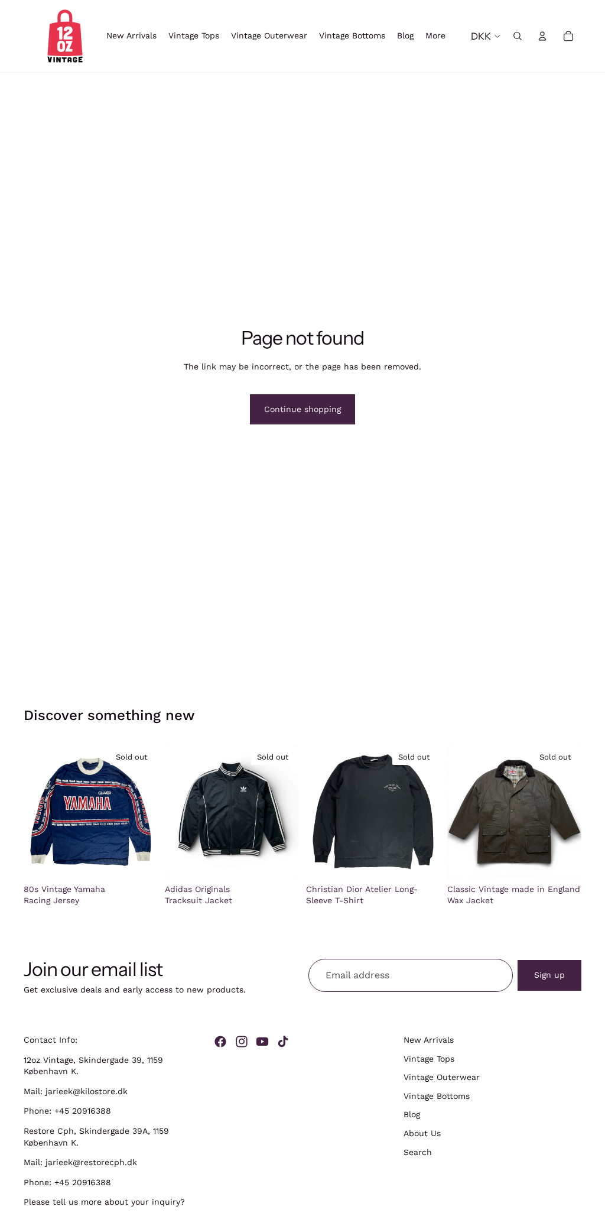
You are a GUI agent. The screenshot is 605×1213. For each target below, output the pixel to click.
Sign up (549, 975)
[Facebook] (220, 1041)
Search (418, 1152)
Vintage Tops (429, 1058)
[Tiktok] (283, 1041)
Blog (412, 1115)
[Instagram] (242, 1041)
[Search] (518, 36)
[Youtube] (262, 1041)
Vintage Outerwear (442, 1077)
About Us (422, 1133)
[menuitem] (435, 36)
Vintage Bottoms (437, 1096)
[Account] (542, 36)
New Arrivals (429, 1040)
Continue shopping (302, 409)
